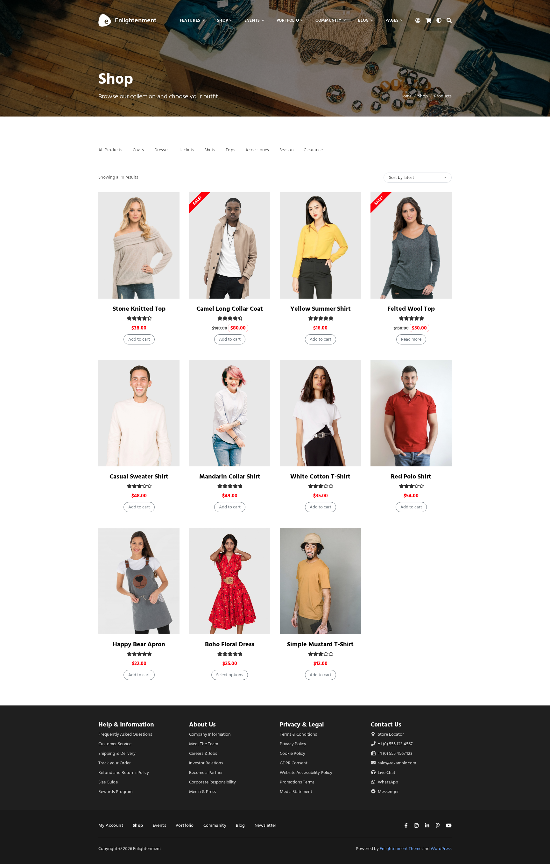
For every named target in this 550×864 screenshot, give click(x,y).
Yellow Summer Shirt (320, 308)
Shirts (209, 150)
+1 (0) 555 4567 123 (394, 753)
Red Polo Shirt (411, 476)
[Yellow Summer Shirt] (320, 245)
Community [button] (328, 20)
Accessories (257, 150)
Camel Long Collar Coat (229, 308)
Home (406, 96)
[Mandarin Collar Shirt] (229, 413)
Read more (411, 339)
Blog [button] (363, 20)
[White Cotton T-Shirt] (320, 413)
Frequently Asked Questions (125, 734)
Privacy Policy (293, 744)
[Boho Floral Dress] (229, 581)
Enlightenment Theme (400, 849)
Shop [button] (222, 20)
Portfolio (185, 825)
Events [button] (252, 20)
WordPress (441, 849)
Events (159, 825)
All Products (110, 150)
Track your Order (114, 763)
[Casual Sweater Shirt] (139, 413)
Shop (423, 96)
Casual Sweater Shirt (138, 476)
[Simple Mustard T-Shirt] (320, 581)
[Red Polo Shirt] (411, 413)
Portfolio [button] (288, 20)
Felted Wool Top (411, 308)
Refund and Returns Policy (123, 772)
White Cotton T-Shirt (320, 476)
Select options (229, 675)
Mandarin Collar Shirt (229, 476)
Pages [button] (392, 20)
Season (286, 150)
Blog (240, 825)
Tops (231, 150)
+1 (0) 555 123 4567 (394, 744)
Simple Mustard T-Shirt (320, 644)
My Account (110, 825)
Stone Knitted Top (139, 308)
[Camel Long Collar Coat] (229, 245)
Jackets (187, 150)
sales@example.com (397, 763)
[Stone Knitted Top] (139, 245)
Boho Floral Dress (230, 644)
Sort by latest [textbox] (401, 177)
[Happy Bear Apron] (139, 581)
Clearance (313, 150)
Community (215, 825)
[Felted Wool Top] (411, 245)
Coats (138, 150)
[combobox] (418, 178)
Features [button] (190, 20)
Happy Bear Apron (139, 644)
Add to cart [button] (139, 339)
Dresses (162, 150)
